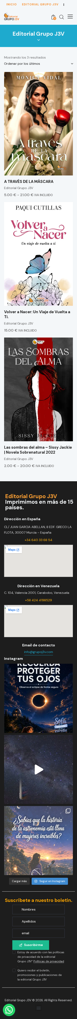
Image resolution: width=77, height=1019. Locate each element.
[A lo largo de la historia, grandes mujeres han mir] (38, 840)
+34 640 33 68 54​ (38, 540)
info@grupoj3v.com (38, 652)
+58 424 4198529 (38, 600)
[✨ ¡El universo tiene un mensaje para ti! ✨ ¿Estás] (38, 769)
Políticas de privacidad (48, 961)
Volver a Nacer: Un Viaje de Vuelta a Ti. (37, 314)
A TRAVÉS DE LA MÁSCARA (28, 181)
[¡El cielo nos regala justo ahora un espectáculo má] (38, 698)
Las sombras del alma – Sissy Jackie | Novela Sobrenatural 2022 (38, 450)
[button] (38, 1007)
